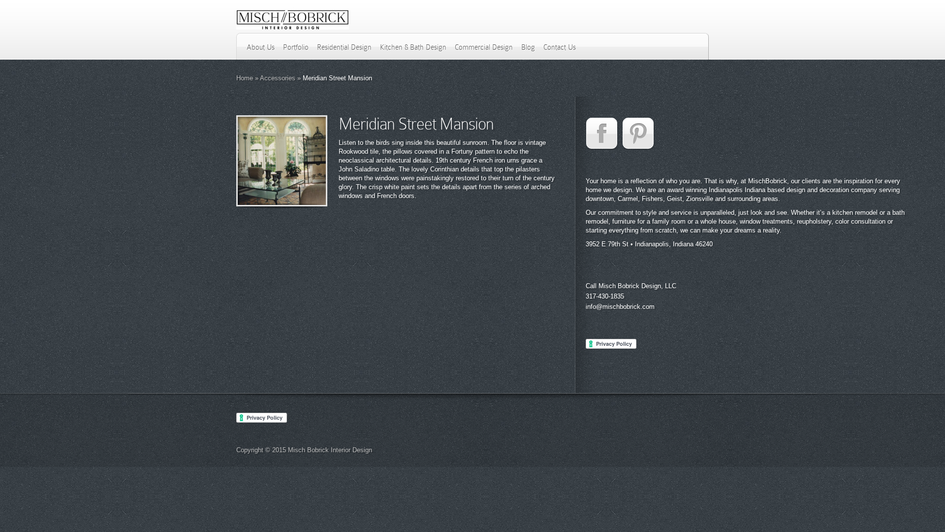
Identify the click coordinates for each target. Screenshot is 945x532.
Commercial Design (484, 47)
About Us (261, 47)
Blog (528, 47)
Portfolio (296, 47)
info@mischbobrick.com (620, 306)
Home (244, 78)
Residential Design (344, 47)
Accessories (277, 78)
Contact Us (559, 47)
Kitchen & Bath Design (413, 47)
